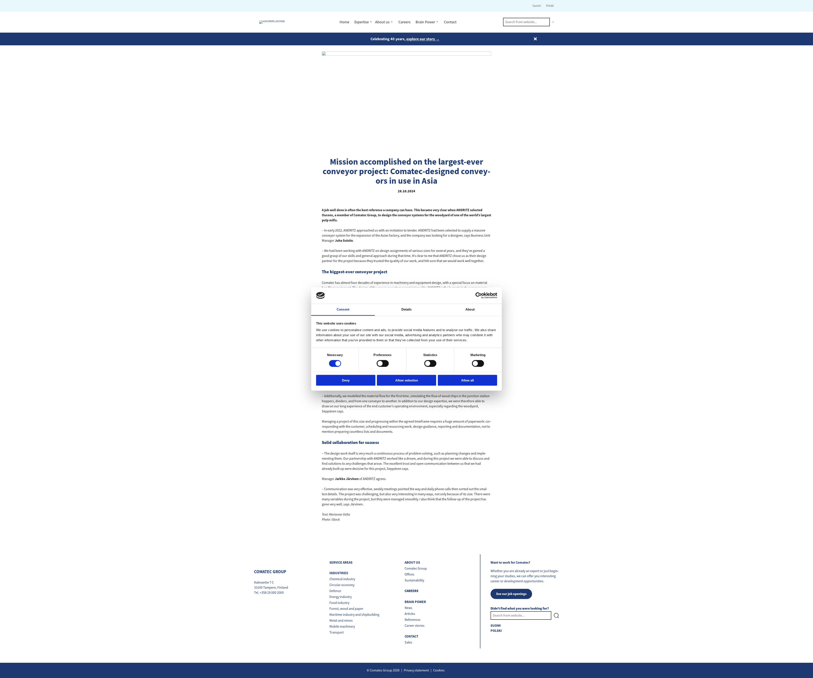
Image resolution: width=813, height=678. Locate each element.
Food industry (339, 603)
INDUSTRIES (338, 573)
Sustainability (414, 580)
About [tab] (470, 309)
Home (344, 22)
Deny (346, 380)
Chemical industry (342, 579)
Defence (335, 591)
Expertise (361, 22)
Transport (336, 632)
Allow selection (406, 380)
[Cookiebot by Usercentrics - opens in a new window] (478, 295)
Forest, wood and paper (346, 609)
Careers (404, 22)
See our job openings (511, 594)
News (408, 608)
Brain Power (425, 22)
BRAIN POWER (415, 602)
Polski (550, 6)
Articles (410, 614)
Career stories (414, 626)
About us (382, 22)
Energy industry (340, 597)
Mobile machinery (342, 626)
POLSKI (496, 630)
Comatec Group (416, 568)
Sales (408, 642)
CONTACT (411, 636)
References (412, 620)
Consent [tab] (343, 309)
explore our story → (423, 39)
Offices (409, 574)
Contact (450, 22)
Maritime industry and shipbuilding (354, 615)
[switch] (383, 363)
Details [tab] (406, 309)
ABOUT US (412, 562)
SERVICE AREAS (341, 562)
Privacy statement (416, 670)
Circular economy (341, 585)
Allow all (467, 380)
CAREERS (411, 591)
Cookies (439, 670)
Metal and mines (341, 620)
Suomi (536, 6)
